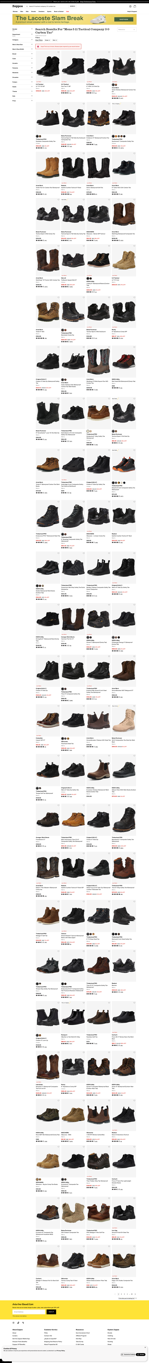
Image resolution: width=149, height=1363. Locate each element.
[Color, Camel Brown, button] (65, 689)
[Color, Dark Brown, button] (65, 738)
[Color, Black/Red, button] (116, 482)
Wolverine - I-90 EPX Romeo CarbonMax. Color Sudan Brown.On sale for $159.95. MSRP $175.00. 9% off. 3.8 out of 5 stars (98, 1120)
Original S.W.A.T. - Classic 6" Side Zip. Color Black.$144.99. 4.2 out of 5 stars (98, 826)
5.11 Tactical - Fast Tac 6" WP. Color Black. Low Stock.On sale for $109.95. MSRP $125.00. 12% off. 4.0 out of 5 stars (73, 74)
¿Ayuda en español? (50, 1338)
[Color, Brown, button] (90, 934)
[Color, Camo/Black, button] (42, 585)
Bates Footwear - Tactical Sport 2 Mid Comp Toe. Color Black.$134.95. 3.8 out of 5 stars (48, 219)
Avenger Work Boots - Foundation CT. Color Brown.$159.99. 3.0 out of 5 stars (48, 826)
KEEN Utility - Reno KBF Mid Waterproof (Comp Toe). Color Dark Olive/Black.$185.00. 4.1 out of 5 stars (48, 1120)
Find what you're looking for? (127, 1298)
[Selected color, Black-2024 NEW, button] (37, 136)
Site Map (78, 1338)
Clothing (110, 1336)
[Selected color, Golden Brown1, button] (87, 431)
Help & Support (132, 11)
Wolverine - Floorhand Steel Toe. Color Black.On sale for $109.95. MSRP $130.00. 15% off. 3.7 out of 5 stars (73, 727)
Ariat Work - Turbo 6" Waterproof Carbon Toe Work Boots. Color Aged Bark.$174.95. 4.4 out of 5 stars (48, 472)
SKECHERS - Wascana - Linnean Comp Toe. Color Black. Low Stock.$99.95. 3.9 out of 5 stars (98, 524)
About (14, 1333)
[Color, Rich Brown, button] (65, 379)
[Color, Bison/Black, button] (116, 637)
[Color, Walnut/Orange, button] (65, 983)
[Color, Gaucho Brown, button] (118, 934)
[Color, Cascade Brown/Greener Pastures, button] (118, 637)
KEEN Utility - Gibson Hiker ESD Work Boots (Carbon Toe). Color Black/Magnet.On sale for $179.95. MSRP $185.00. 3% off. (124, 777)
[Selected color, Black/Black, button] (62, 1179)
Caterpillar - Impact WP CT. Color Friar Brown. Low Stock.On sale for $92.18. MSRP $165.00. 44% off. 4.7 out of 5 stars (48, 727)
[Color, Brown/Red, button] (65, 534)
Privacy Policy (61, 1350)
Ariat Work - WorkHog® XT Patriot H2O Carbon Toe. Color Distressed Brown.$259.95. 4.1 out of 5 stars (48, 268)
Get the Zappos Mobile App (21, 1338)
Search (72, 6)
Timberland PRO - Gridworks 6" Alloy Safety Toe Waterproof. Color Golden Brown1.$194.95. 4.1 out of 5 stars (98, 421)
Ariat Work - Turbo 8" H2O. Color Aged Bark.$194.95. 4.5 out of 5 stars (48, 319)
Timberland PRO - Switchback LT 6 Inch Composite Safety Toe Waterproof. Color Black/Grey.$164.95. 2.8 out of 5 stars (73, 421)
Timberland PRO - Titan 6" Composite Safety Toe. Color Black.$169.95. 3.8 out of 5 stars (73, 678)
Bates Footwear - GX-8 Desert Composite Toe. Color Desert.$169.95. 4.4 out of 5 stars (73, 1219)
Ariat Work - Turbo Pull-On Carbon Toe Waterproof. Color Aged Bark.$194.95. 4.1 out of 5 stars (48, 173)
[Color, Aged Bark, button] (116, 84)
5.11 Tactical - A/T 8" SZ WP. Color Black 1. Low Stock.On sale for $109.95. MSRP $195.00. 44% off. (48, 74)
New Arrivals (112, 1338)
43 (131, 1294)
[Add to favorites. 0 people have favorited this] (58, 52)
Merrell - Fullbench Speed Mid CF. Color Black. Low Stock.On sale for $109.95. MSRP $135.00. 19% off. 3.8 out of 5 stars (73, 268)
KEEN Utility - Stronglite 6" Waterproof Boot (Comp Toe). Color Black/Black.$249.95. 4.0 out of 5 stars (48, 627)
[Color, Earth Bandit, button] (121, 136)
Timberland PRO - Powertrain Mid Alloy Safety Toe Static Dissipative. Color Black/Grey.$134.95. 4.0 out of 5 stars (73, 576)
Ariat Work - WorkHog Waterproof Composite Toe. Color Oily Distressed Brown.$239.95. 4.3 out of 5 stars (124, 219)
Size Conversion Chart (83, 1333)
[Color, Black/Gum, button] (124, 136)
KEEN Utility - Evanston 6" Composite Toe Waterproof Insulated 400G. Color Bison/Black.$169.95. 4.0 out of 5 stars (48, 1219)
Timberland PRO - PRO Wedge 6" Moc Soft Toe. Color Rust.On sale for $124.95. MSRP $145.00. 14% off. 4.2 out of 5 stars (98, 1219)
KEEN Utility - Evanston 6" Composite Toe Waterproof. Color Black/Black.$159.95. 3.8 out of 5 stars (73, 1169)
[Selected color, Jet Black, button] (113, 934)
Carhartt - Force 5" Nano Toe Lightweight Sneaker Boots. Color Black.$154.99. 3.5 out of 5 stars (124, 1169)
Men (54, 40)
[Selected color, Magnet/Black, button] (37, 585)
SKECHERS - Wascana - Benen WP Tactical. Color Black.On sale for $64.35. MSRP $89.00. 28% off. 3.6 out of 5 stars (98, 219)
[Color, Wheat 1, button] (116, 136)
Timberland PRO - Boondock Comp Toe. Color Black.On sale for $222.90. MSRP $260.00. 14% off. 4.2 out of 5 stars (73, 319)
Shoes (46, 40)
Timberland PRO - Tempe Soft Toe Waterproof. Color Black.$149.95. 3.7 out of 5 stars (48, 777)
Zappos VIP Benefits (18, 1344)
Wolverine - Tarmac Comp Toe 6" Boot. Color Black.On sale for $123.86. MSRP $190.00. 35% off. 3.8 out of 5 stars (73, 1267)
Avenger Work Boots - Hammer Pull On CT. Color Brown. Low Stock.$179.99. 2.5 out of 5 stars (73, 627)
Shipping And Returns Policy (53, 1341)
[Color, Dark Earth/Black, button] (40, 585)
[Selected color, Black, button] (113, 84)
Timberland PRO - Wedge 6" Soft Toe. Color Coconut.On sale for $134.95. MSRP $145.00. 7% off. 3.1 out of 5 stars (48, 923)
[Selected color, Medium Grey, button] (37, 983)
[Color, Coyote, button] (116, 431)
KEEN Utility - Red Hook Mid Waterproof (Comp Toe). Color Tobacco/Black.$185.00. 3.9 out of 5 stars (124, 369)
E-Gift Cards (80, 1344)
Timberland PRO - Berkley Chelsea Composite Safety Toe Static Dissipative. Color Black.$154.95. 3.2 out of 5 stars (98, 576)
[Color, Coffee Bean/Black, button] (90, 278)
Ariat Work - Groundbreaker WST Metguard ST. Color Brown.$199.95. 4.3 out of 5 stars (124, 678)
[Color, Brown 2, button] (90, 431)
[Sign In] (130, 6)
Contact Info (48, 1336)
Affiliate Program (81, 1336)
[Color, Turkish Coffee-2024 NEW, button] (40, 136)
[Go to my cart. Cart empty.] (135, 6)
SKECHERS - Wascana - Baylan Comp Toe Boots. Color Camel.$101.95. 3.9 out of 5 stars (48, 1169)
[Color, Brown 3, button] (65, 330)
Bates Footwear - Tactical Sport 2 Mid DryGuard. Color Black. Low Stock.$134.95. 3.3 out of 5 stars (98, 319)
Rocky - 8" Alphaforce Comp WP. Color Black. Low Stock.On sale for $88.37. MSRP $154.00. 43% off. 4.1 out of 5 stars (124, 319)
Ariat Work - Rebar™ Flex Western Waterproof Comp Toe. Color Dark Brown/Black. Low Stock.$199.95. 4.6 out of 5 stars (48, 874)
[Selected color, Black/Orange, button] (113, 482)
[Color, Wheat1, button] (118, 482)
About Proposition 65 (50, 1344)
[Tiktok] (18, 1323)
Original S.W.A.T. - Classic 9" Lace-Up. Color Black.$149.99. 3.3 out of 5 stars (48, 1024)
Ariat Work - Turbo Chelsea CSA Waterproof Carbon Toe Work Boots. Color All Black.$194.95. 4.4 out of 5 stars (73, 369)
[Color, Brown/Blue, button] (121, 482)
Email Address (18, 1312)
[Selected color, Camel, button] (37, 1179)
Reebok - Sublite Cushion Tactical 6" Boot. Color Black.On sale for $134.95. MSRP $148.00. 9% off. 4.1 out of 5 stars (124, 524)
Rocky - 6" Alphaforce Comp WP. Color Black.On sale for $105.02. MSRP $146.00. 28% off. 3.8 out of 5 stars (73, 1073)
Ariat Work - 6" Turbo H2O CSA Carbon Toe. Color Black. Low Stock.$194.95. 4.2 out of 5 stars (124, 173)
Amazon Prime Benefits (19, 1341)
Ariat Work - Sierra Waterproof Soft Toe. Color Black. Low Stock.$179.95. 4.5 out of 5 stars (98, 173)
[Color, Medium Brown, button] (40, 788)
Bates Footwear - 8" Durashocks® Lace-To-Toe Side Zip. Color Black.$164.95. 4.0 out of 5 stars (48, 421)
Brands (110, 1333)
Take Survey (79, 1341)
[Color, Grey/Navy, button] (124, 482)
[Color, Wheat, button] (68, 738)
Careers (14, 1336)
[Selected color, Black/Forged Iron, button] (113, 637)
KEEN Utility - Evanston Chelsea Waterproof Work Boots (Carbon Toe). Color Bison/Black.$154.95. (98, 777)
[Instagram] (13, 1323)
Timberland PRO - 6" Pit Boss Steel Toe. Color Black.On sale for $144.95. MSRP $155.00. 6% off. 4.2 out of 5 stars (98, 923)
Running (110, 1341)
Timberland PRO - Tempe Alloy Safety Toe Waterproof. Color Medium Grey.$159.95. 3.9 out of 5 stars (48, 974)
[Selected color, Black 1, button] (113, 136)
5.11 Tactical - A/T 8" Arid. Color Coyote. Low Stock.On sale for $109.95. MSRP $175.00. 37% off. (124, 268)
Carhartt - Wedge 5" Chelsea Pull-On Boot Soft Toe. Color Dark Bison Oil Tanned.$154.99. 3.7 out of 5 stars (48, 1267)
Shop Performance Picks (88, 1)
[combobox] (47, 6)
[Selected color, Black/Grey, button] (62, 534)
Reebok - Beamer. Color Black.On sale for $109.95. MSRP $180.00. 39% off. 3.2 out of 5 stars (124, 974)
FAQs (46, 1333)
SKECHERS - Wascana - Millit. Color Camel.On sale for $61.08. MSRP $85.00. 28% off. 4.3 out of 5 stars (73, 1120)
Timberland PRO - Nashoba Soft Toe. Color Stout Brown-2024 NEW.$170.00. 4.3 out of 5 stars (98, 1024)
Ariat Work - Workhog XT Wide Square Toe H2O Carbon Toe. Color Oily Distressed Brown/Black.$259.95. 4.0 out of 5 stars (98, 369)
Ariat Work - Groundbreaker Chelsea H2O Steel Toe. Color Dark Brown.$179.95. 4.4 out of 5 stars (98, 727)
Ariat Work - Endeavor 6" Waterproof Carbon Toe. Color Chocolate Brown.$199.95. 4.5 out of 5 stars (98, 125)
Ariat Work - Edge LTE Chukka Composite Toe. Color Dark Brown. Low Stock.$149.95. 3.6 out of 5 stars (124, 1267)
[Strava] (23, 1323)
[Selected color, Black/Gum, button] (87, 278)
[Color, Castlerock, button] (118, 136)
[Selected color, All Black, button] (62, 379)
